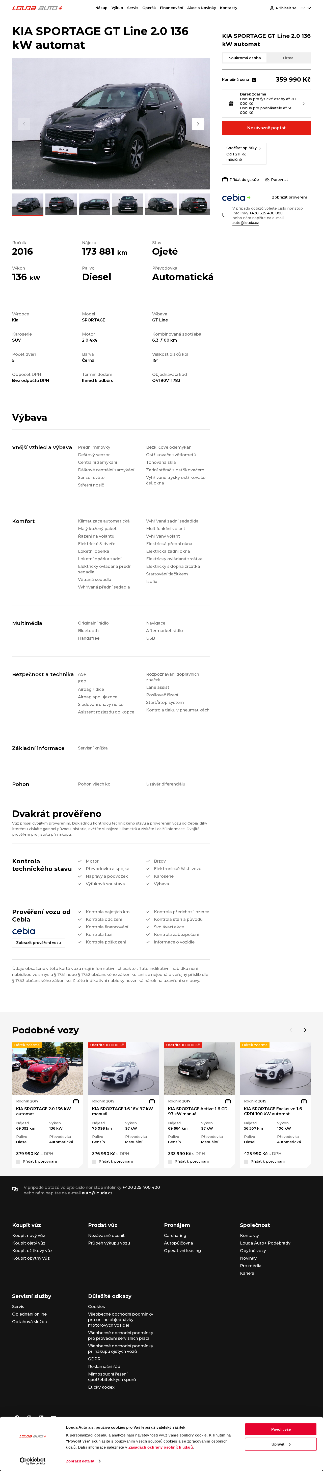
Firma (288, 58)
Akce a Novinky (201, 8)
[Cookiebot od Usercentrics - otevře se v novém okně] (33, 1461)
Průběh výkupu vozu (109, 1243)
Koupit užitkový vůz (32, 1250)
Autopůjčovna (178, 1243)
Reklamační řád (104, 1366)
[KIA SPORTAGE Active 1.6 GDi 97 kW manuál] (199, 1068)
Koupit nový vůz (28, 1235)
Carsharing (175, 1235)
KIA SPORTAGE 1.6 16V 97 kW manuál (122, 1111)
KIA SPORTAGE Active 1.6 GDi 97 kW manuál (198, 1111)
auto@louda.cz (245, 222)
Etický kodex (101, 1387)
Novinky (248, 1258)
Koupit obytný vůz (31, 1258)
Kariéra (247, 1273)
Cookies (96, 1306)
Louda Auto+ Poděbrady (265, 1243)
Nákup (101, 8)
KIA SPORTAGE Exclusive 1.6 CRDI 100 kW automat (273, 1111)
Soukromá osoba (245, 58)
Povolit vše (281, 1429)
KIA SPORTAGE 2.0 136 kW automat (43, 1111)
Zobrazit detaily (80, 1461)
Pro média (250, 1265)
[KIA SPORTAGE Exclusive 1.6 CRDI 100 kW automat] (275, 1068)
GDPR (94, 1359)
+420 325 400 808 (266, 213)
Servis (132, 8)
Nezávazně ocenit (106, 1235)
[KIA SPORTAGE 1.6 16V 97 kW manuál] (123, 1068)
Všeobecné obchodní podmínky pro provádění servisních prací (120, 1335)
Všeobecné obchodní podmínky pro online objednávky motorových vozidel (120, 1320)
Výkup (117, 8)
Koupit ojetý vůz (28, 1243)
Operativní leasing (182, 1250)
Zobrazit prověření (289, 197)
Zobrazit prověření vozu (38, 942)
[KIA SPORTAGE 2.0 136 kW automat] (47, 1068)
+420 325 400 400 (141, 1187)
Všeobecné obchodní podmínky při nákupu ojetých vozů (120, 1349)
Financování (171, 8)
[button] (24, 124)
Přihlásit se (286, 8)
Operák (149, 8)
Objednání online (29, 1314)
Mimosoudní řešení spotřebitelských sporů (112, 1377)
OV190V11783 (166, 380)
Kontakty (228, 8)
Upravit (278, 1444)
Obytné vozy (253, 1250)
